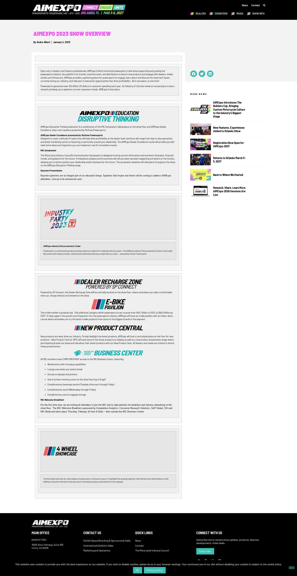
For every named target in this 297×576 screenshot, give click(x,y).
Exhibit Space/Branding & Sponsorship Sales (107, 540)
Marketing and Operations (96, 550)
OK (137, 570)
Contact (255, 5)
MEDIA (239, 13)
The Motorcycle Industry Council (152, 550)
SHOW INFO (258, 13)
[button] (193, 73)
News (245, 5)
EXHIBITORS (221, 13)
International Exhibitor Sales (98, 545)
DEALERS (201, 13)
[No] (291, 567)
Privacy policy (154, 570)
